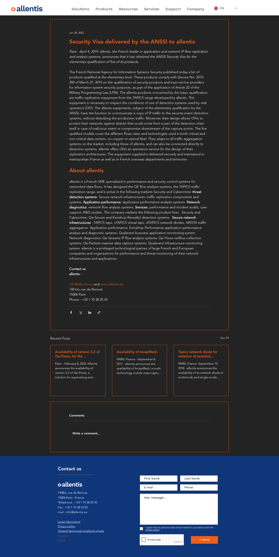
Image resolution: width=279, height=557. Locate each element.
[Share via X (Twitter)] (80, 312)
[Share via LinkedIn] (89, 312)
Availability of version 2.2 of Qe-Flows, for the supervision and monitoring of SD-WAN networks (77, 354)
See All (224, 338)
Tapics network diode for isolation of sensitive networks (198, 354)
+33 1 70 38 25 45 (86, 502)
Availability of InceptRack (137, 352)
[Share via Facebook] (71, 312)
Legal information (69, 522)
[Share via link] (99, 312)
